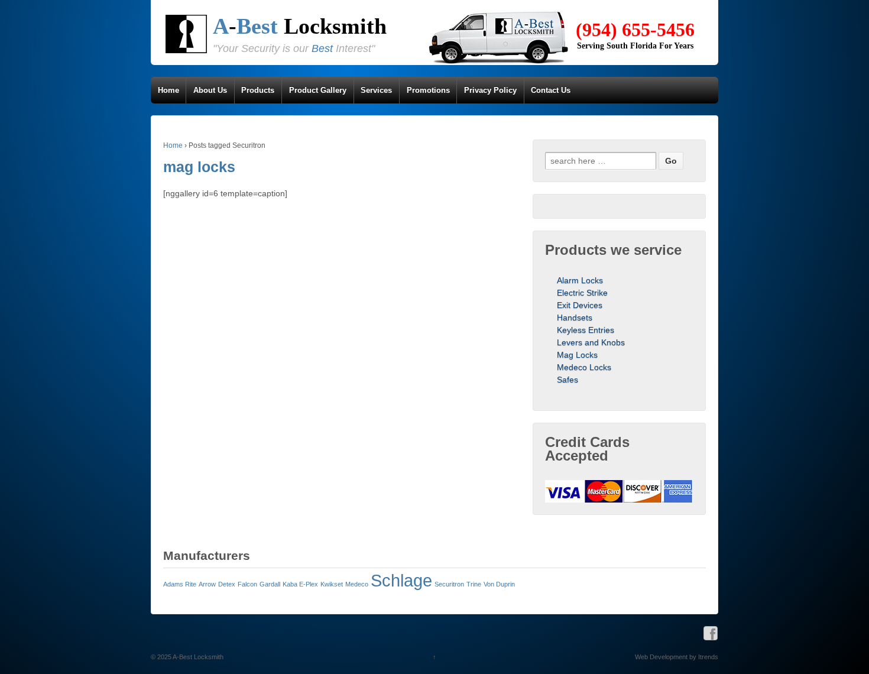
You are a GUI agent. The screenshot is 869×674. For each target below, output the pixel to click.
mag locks (199, 166)
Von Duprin (499, 584)
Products (257, 90)
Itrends (708, 656)
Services (376, 90)
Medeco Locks (584, 367)
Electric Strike (582, 292)
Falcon (247, 584)
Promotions (428, 90)
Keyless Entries (585, 330)
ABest (300, 26)
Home (168, 90)
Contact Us (550, 90)
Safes (567, 379)
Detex (226, 584)
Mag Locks (577, 354)
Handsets (574, 317)
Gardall (270, 584)
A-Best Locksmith (197, 656)
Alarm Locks (580, 280)
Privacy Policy (490, 90)
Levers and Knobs (591, 342)
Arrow (207, 584)
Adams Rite (179, 584)
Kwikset (331, 584)
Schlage (401, 580)
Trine (473, 584)
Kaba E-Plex (300, 584)
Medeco (356, 584)
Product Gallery (317, 90)
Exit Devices (579, 305)
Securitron (449, 584)
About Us (210, 90)
